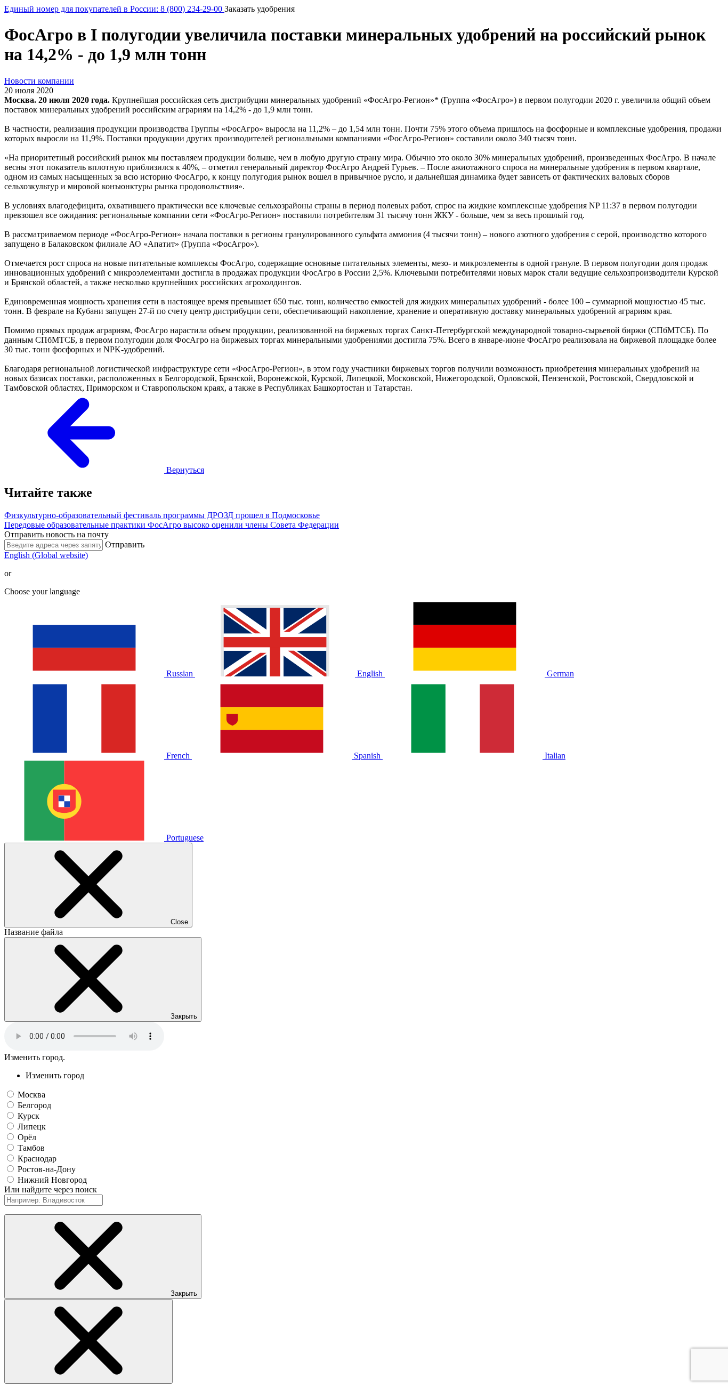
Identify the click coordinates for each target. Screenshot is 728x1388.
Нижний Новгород (52, 1179)
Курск (28, 1115)
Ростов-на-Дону (47, 1169)
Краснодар (37, 1158)
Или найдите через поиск (50, 1189)
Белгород (34, 1105)
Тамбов (31, 1147)
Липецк (32, 1126)
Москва (31, 1094)
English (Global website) (46, 555)
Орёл (27, 1137)
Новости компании (39, 80)
